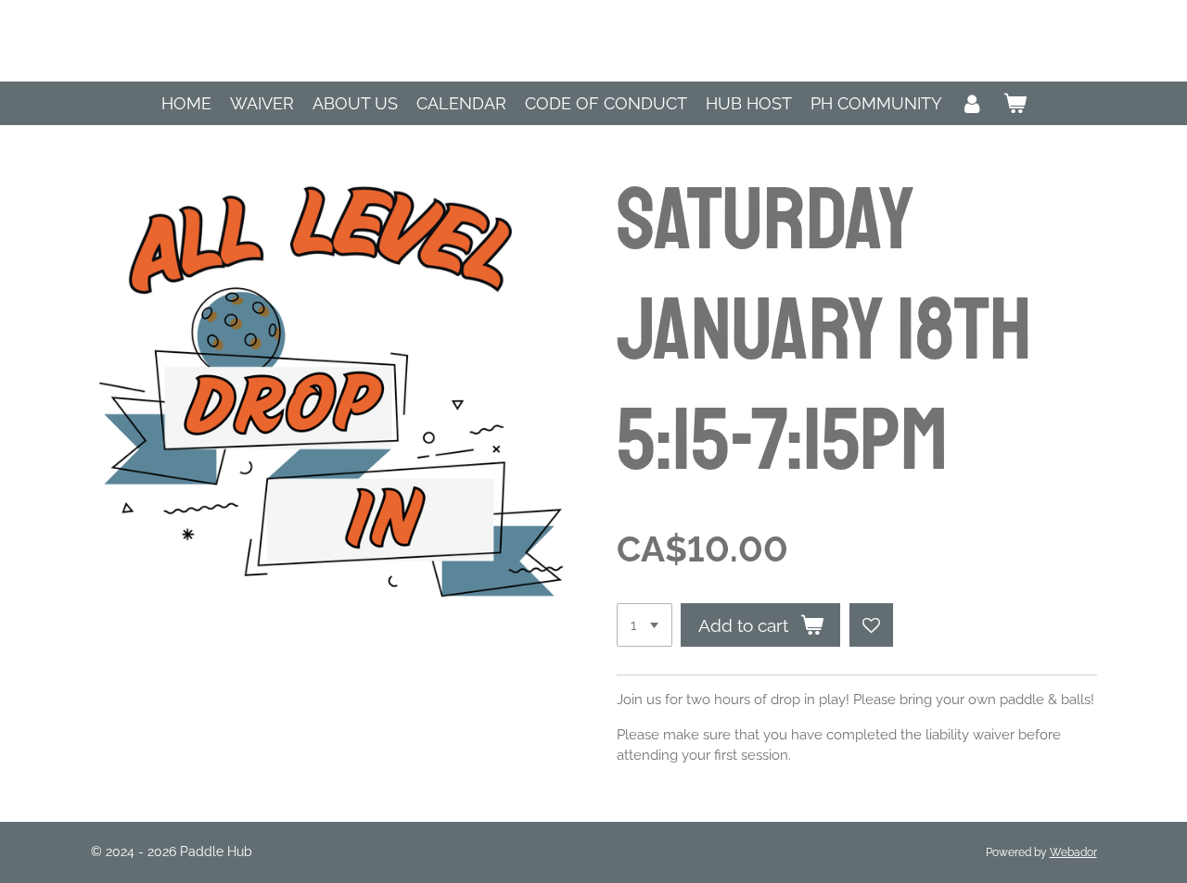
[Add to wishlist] (871, 625)
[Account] (972, 103)
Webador (1073, 852)
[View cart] (1014, 103)
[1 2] (644, 625)
